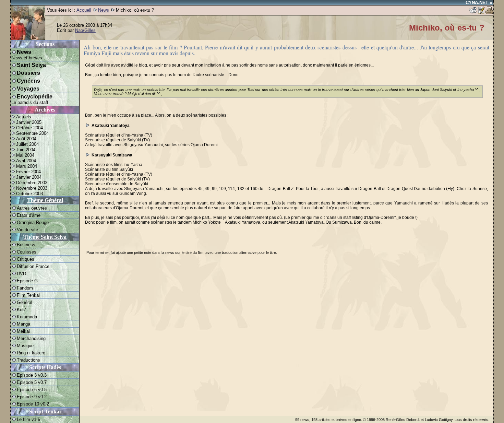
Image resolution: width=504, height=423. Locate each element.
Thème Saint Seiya (45, 237)
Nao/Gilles (85, 30)
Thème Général (45, 200)
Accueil (83, 10)
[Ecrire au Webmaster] (481, 12)
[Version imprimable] (489, 12)
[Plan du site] (473, 12)
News (103, 10)
